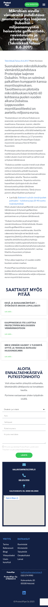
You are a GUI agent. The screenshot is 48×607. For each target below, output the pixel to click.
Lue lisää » (8, 312)
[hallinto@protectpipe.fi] (24, 464)
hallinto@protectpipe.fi (24, 469)
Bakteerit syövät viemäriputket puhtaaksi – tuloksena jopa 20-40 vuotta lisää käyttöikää (27, 200)
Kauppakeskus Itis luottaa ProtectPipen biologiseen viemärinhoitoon (20, 325)
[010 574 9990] (24, 475)
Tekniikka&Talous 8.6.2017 (17, 60)
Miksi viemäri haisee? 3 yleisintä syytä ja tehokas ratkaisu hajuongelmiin (23, 348)
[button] (44, 4)
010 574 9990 (24, 480)
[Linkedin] (24, 593)
